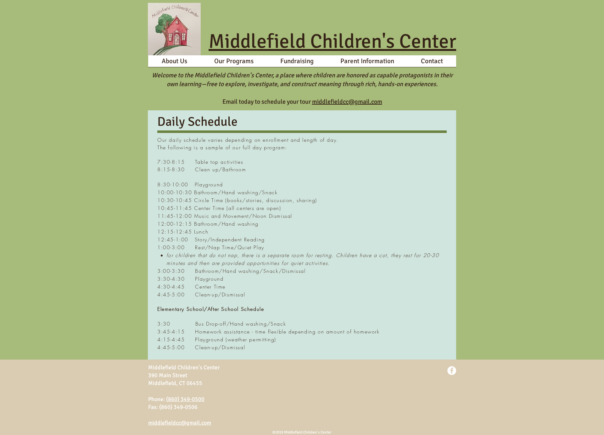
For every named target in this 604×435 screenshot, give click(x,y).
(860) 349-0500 (185, 399)
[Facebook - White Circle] (451, 370)
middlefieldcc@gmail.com (347, 102)
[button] (234, 63)
